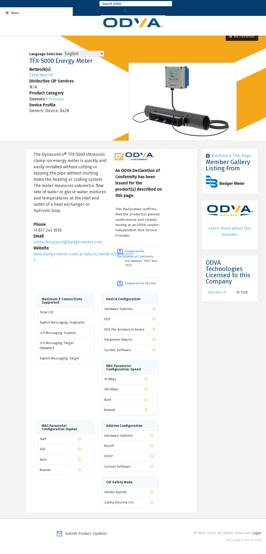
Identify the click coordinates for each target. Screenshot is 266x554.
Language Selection (45, 54)
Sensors (37, 98)
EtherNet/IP (41, 75)
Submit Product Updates (84, 533)
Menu (15, 13)
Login (256, 533)
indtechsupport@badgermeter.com (68, 242)
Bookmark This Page (231, 155)
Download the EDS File (139, 283)
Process (56, 98)
